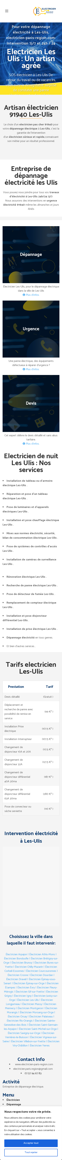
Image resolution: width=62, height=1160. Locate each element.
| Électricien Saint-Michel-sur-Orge (37, 1029)
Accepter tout (31, 1143)
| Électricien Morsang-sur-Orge (36, 1012)
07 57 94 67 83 (33, 1073)
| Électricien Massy (31, 1004)
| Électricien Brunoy (21, 962)
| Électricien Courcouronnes (40, 971)
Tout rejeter (31, 1152)
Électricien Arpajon (16, 954)
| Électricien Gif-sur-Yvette (29, 991)
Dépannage (14, 1104)
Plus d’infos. (32, 295)
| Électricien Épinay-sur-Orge (28, 983)
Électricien (13, 1100)
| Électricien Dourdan (41, 975)
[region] (31, 1133)
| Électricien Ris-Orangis (30, 1018)
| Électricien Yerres (39, 1045)
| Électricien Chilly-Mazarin (28, 967)
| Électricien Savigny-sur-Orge (33, 1031)
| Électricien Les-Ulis (27, 1000)
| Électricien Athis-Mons (41, 954)
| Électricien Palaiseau (40, 1016)
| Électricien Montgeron (29, 1008)
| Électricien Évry (25, 987)
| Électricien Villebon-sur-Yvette (27, 1041)
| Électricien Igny (22, 996)
